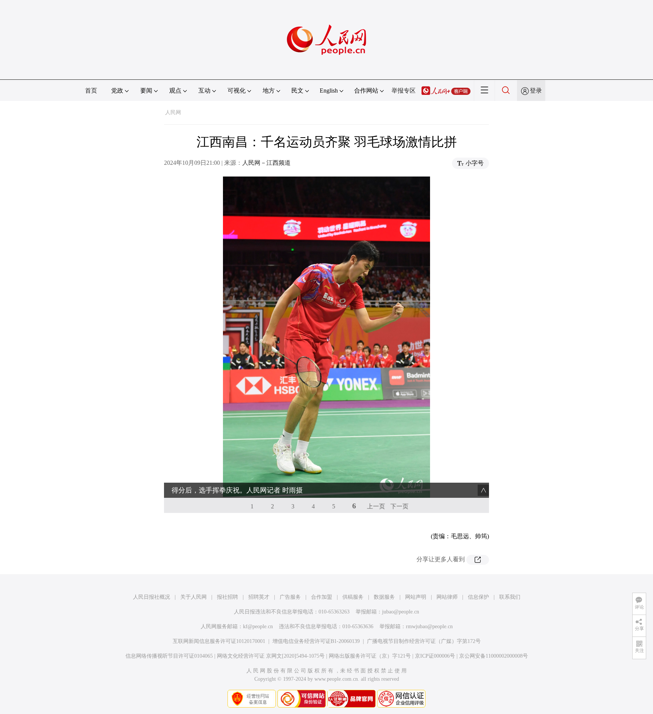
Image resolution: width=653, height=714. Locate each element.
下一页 (399, 506)
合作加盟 (321, 597)
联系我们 (509, 597)
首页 (91, 90)
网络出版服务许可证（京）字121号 (370, 656)
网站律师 (447, 597)
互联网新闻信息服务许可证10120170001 (219, 641)
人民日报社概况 (151, 597)
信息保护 (478, 597)
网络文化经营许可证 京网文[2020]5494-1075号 (271, 656)
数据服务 (384, 597)
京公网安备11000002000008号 (493, 656)
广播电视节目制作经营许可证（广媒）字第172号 (424, 641)
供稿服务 (353, 597)
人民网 (173, 112)
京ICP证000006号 (435, 656)
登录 (536, 90)
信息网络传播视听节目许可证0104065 (169, 656)
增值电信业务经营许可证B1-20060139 (316, 641)
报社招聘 (227, 597)
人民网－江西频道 (266, 163)
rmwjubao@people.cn (429, 626)
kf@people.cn (258, 626)
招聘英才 (258, 597)
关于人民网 (193, 597)
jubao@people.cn (400, 612)
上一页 (376, 506)
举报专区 (403, 90)
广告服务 (290, 597)
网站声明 (415, 597)
